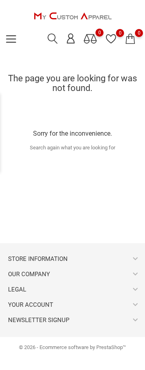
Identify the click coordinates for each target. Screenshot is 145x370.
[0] (130, 39)
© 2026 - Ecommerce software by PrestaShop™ (72, 347)
